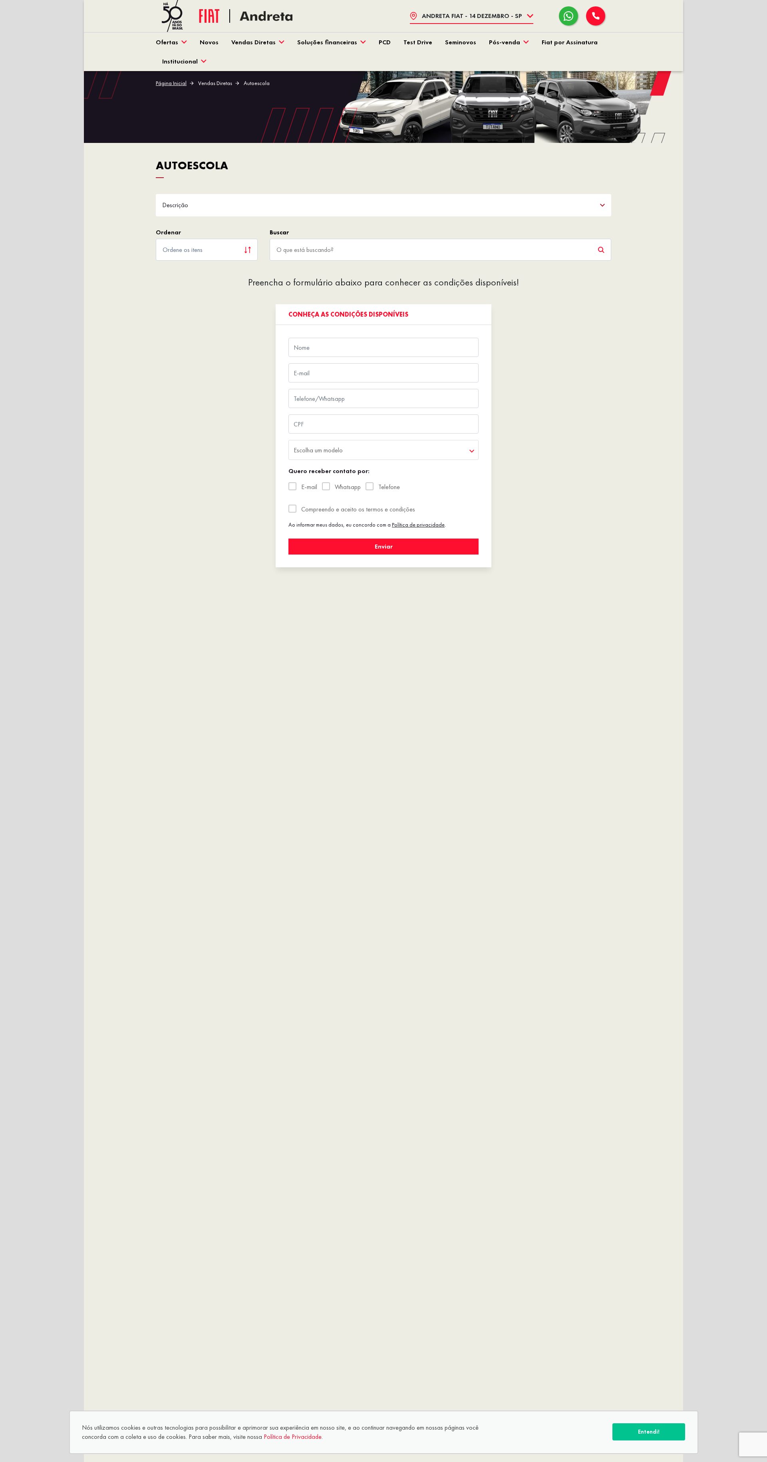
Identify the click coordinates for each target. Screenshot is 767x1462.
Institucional (180, 61)
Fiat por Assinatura (570, 42)
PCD (385, 42)
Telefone (389, 487)
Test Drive (417, 42)
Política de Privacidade (293, 1436)
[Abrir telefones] (595, 16)
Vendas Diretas (253, 42)
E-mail (309, 487)
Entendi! (649, 1431)
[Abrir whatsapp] (568, 16)
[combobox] (383, 450)
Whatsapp (348, 487)
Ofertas (167, 42)
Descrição (175, 205)
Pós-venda (504, 42)
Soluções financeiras (327, 42)
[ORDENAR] (206, 249)
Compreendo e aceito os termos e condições (358, 509)
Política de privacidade (418, 524)
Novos (209, 42)
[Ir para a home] (266, 16)
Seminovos (460, 42)
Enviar (384, 546)
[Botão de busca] (601, 250)
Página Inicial (171, 83)
